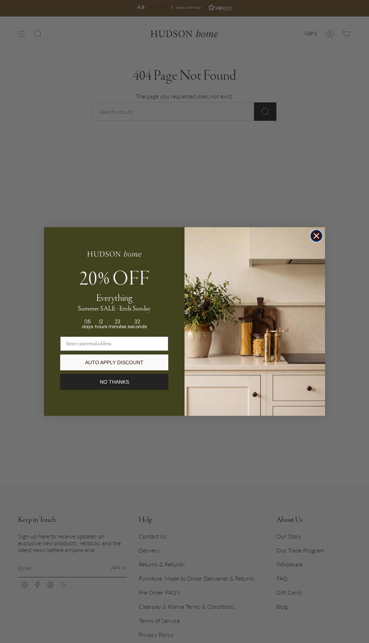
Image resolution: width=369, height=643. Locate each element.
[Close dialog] (316, 236)
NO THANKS (114, 382)
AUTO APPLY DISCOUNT (114, 362)
